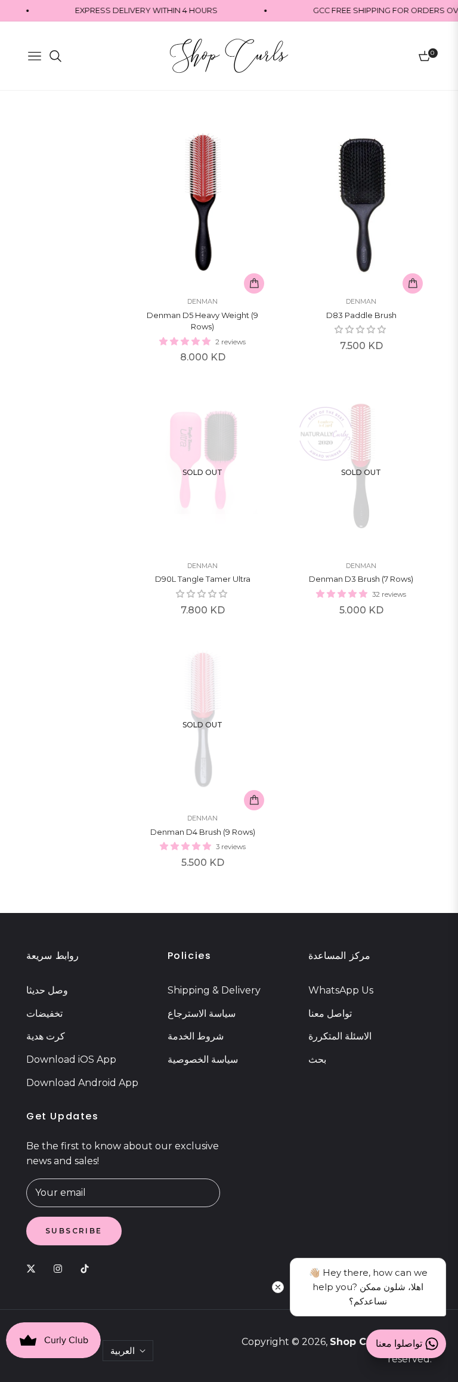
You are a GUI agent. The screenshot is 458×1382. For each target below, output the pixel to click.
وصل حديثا (47, 990)
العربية (122, 1350)
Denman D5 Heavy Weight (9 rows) (202, 321)
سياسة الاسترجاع (202, 1013)
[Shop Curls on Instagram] (61, 1268)
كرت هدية (45, 1036)
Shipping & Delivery (214, 990)
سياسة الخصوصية (203, 1059)
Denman (202, 301)
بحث (317, 1059)
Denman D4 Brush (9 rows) (202, 832)
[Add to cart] (254, 283)
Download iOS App (71, 1059)
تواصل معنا (330, 1013)
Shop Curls (357, 1341)
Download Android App (82, 1082)
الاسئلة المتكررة (340, 1036)
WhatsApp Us (340, 990)
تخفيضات (44, 1013)
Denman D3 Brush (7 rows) (361, 579)
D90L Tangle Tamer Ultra (202, 579)
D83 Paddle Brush (361, 315)
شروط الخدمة (196, 1036)
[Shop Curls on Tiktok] (87, 1268)
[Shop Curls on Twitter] (34, 1268)
